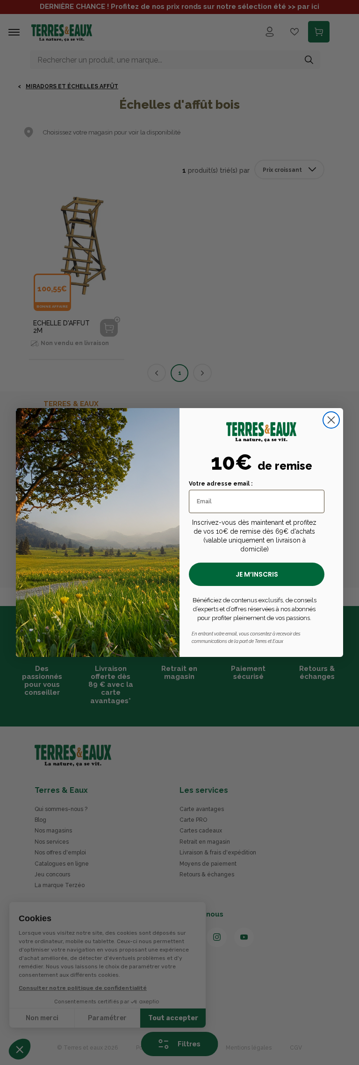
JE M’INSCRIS (257, 574)
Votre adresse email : (220, 483)
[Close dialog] (331, 420)
